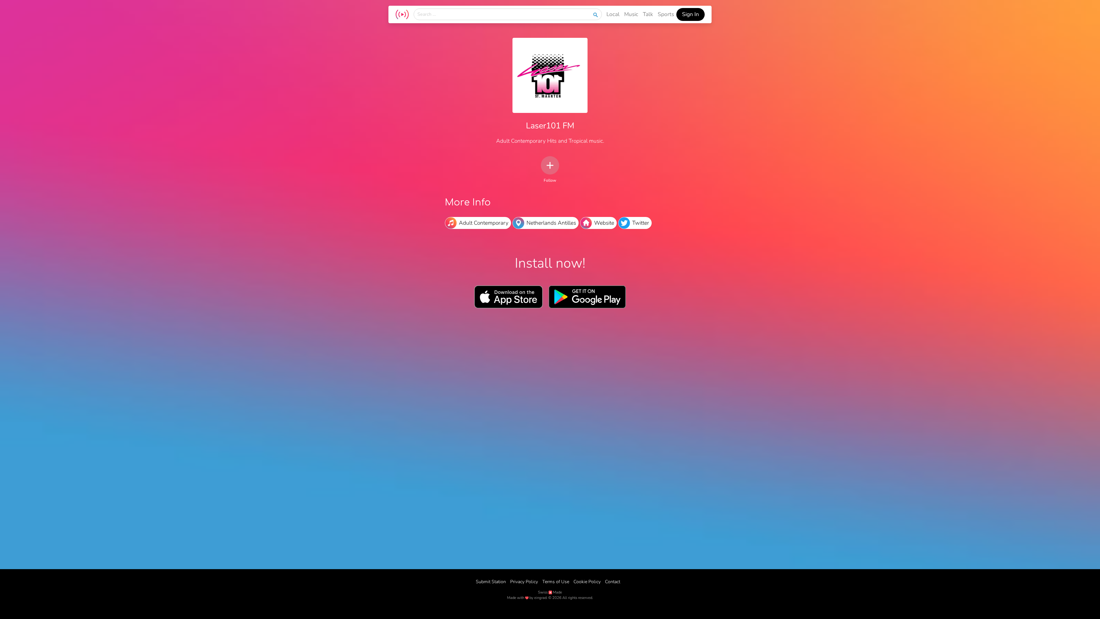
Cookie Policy (587, 582)
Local (613, 14)
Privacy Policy (524, 582)
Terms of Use (555, 582)
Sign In (690, 14)
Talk (648, 14)
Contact (612, 582)
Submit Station (491, 582)
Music (631, 14)
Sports (666, 14)
